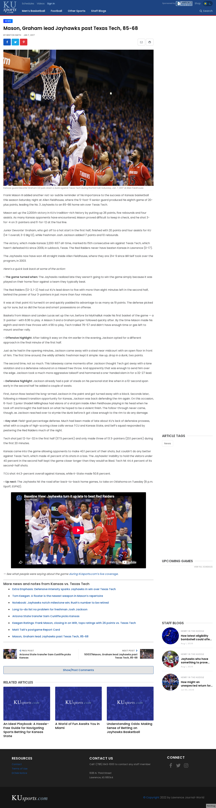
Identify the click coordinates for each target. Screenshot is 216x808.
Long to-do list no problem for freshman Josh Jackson (49, 609)
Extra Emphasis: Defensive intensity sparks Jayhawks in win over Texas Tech (64, 589)
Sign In (51, 3)
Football (56, 11)
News (167, 443)
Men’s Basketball (33, 11)
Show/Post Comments (78, 670)
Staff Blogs (98, 11)
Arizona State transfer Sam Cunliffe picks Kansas (45, 616)
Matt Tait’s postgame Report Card (36, 630)
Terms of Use (20, 768)
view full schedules (203, 567)
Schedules (28, 3)
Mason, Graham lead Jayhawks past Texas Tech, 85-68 (50, 636)
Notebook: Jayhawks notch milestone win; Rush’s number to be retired (60, 603)
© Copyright (151, 797)
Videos (41, 3)
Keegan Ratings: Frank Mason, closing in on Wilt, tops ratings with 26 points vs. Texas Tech (74, 623)
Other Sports (76, 11)
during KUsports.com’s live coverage (93, 574)
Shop (198, 3)
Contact (17, 764)
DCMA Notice (19, 773)
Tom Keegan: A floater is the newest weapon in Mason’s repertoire (57, 596)
